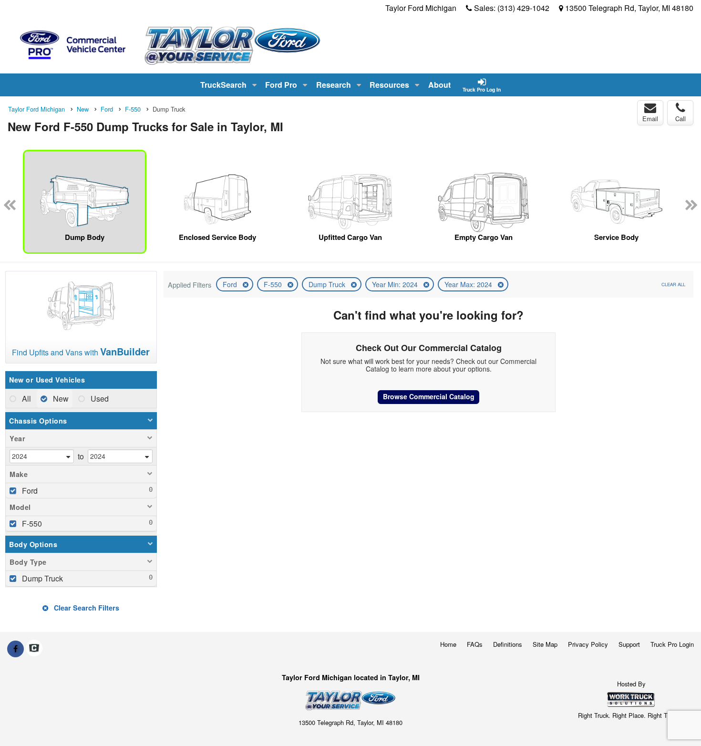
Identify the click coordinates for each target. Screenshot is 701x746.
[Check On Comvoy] (34, 648)
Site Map (545, 644)
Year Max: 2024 (469, 284)
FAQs (475, 644)
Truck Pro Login (672, 644)
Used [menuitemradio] (99, 398)
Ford (231, 284)
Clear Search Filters (85, 607)
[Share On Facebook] (15, 648)
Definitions (507, 644)
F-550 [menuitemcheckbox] (31, 523)
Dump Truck (328, 284)
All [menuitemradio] (25, 398)
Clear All (673, 284)
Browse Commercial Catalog (428, 396)
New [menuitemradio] (60, 398)
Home (448, 644)
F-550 (274, 284)
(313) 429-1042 (523, 7)
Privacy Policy (588, 644)
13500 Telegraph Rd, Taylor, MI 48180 (629, 7)
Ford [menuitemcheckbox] (29, 490)
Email (650, 118)
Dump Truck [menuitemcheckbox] (41, 578)
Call (680, 118)
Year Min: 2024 (396, 284)
